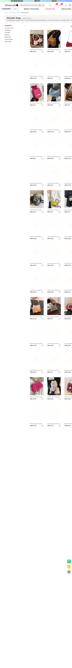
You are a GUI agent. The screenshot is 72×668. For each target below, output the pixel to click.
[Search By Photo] (40, 5)
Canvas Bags (9, 39)
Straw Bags (8, 41)
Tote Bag (7, 32)
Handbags (8, 30)
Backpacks (8, 37)
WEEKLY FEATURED (31, 9)
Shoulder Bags (9, 28)
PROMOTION (50, 9)
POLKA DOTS (66, 9)
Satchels (7, 34)
